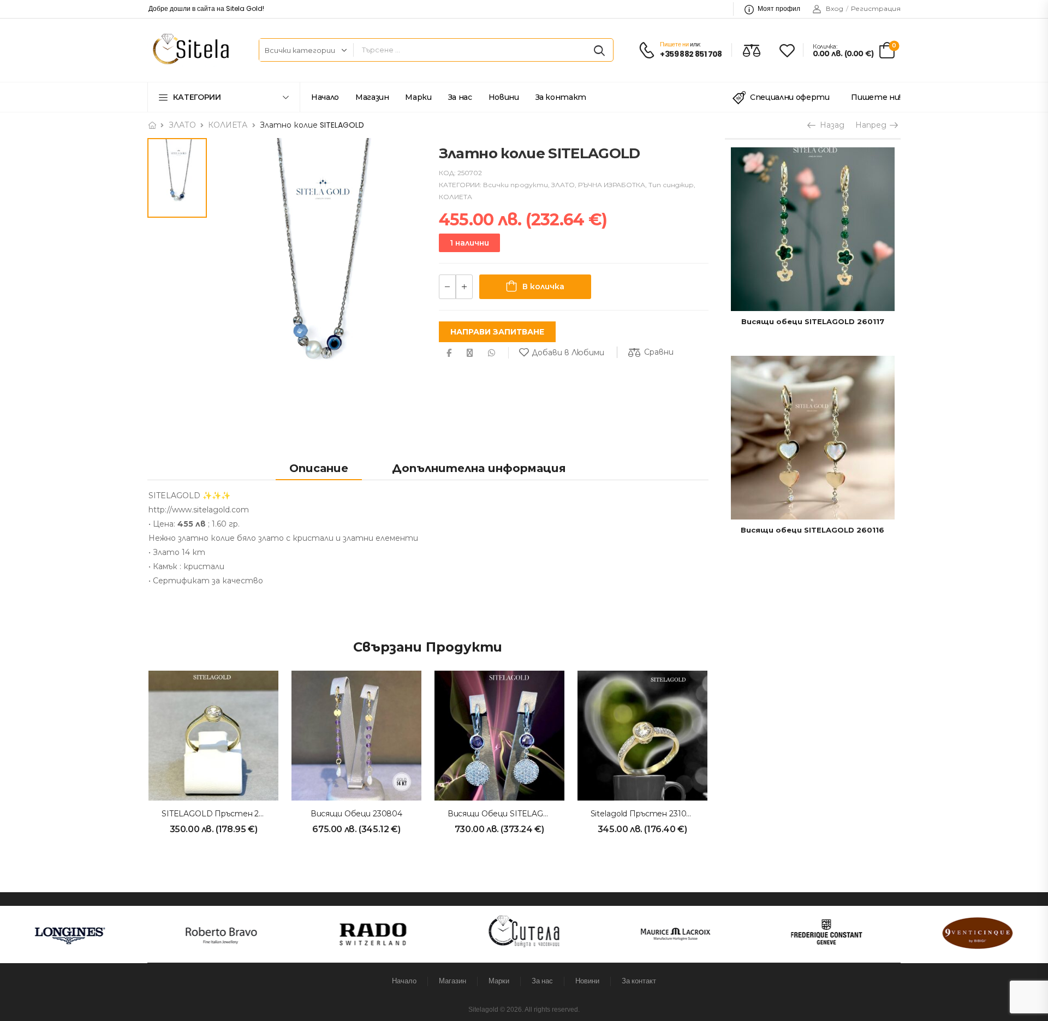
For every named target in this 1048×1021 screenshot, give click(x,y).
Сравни (659, 352)
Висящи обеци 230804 (356, 814)
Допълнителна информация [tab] (479, 468)
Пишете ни (674, 44)
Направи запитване (497, 332)
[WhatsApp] (491, 353)
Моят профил (779, 8)
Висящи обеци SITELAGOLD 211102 (517, 814)
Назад (829, 125)
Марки (418, 97)
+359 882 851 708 (691, 54)
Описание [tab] (318, 468)
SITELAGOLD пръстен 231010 (221, 814)
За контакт (561, 97)
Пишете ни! (876, 97)
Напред (872, 125)
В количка (543, 286)
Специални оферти (789, 97)
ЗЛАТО (182, 125)
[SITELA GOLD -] (189, 50)
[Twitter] (470, 353)
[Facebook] (448, 353)
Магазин (372, 97)
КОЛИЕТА (227, 125)
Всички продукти (515, 185)
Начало (325, 97)
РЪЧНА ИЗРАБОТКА (611, 185)
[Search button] (599, 50)
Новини (504, 97)
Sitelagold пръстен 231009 (644, 814)
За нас (460, 97)
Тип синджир (671, 185)
